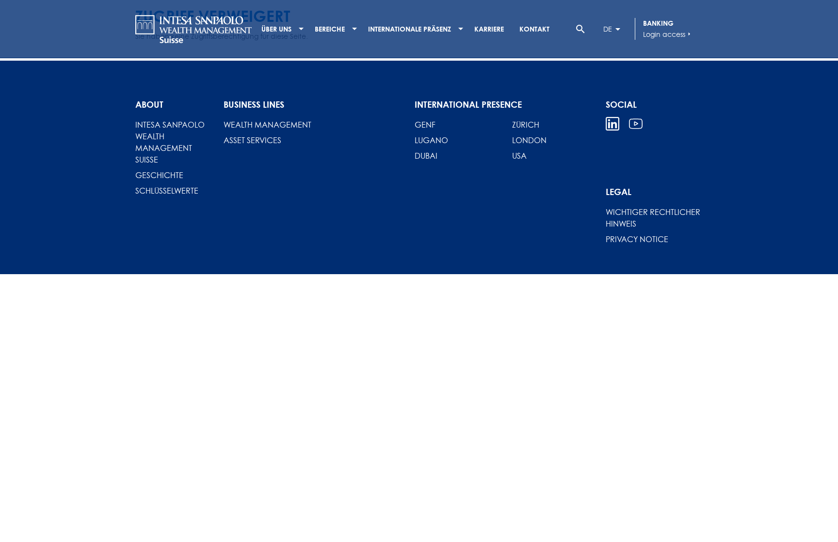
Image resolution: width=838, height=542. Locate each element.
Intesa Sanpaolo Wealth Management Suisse (170, 142)
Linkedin (612, 124)
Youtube (636, 124)
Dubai (426, 156)
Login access (668, 34)
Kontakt (534, 29)
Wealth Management (267, 125)
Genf (425, 125)
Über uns (276, 29)
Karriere (489, 29)
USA (519, 156)
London (529, 140)
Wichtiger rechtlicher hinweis (653, 218)
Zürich (525, 125)
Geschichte (159, 175)
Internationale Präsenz (409, 29)
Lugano (431, 140)
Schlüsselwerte (166, 191)
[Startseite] (193, 29)
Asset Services (252, 140)
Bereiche (330, 29)
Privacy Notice (637, 239)
